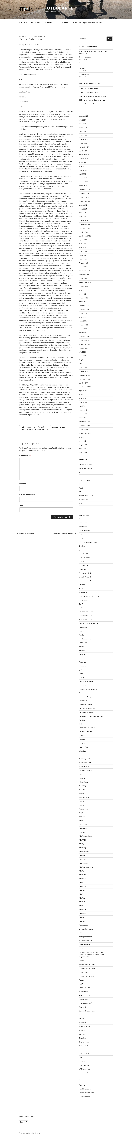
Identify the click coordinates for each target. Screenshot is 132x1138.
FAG (63, 428)
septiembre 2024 (85, 201)
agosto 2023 (83, 240)
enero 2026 (83, 143)
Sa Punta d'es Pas (85, 995)
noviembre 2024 (84, 193)
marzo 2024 (83, 216)
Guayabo (82, 677)
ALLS (41, 426)
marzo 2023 (83, 259)
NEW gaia (82, 844)
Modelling (82, 786)
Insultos (82, 720)
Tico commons (84, 1042)
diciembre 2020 (84, 333)
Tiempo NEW (83, 1046)
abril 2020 (82, 363)
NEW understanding (86, 867)
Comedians (83, 523)
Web (21, 505)
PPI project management (88, 964)
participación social (85, 937)
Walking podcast (85, 1069)
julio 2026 (82, 120)
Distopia (82, 561)
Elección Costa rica (85, 577)
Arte (46, 426)
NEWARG (82, 875)
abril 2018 (82, 449)
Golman (37, 429)
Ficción (81, 646)
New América (83, 824)
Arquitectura (83, 499)
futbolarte (27, 429)
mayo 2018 (83, 445)
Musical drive (83, 809)
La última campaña (85, 732)
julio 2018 (82, 437)
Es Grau (81, 608)
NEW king (82, 848)
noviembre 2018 (84, 425)
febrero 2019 (83, 414)
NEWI (81, 894)
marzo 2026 (83, 135)
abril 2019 (82, 406)
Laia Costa (83, 739)
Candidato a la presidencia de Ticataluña (88, 23)
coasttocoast (84, 515)
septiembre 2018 (85, 433)
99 (80, 476)
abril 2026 (82, 131)
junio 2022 (82, 294)
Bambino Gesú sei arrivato (97, 100)
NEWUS (82, 921)
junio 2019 (82, 398)
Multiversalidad (84, 797)
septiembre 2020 (85, 344)
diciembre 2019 (84, 375)
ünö (80, 1057)
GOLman (41, 36)
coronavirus (83, 527)
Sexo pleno (83, 1015)
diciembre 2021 (84, 305)
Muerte (81, 793)
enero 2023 (83, 267)
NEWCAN (82, 879)
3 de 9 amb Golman (85, 468)
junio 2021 (82, 317)
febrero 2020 (83, 371)
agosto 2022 (83, 286)
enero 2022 (83, 302)
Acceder (82, 1085)
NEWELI (82, 882)
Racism (81, 980)
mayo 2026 (83, 127)
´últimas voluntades (86, 465)
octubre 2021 (83, 313)
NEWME (82, 906)
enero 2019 (83, 418)
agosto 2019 (83, 391)
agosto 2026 (83, 116)
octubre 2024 (83, 197)
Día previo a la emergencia (88, 542)
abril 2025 (82, 174)
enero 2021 (83, 329)
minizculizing (83, 782)
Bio (57, 23)
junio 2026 (82, 124)
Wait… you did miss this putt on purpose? (93, 51)
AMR (80, 492)
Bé (80, 511)
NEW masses (84, 851)
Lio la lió (82, 68)
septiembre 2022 (85, 282)
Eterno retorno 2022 (86, 612)
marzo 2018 (83, 452)
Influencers (83, 701)
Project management (86, 976)
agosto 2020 (83, 348)
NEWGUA (82, 890)
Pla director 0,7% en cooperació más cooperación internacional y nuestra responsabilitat (91, 954)
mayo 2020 (83, 360)
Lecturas (82, 743)
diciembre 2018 (84, 422)
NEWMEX (82, 910)
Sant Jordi (82, 1007)
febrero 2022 (83, 298)
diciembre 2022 (84, 271)
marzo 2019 (83, 410)
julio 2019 (82, 394)
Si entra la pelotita (85, 57)
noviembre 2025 (84, 147)
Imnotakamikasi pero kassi (88, 697)
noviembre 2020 (85, 336)
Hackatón (82, 685)
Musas (81, 805)
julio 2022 (82, 290)
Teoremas (82, 1030)
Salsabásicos (83, 999)
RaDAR (81, 984)
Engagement (83, 600)
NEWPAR (82, 913)
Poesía (81, 961)
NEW (81, 821)
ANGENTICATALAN (86, 496)
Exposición (83, 627)
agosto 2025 (83, 158)
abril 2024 (82, 213)
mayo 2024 (83, 209)
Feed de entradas (85, 1089)
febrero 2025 (83, 182)
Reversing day (84, 991)
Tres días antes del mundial (97, 96)
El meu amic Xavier (85, 573)
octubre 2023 (83, 232)
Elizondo (82, 585)
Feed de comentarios (86, 1093)
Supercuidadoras (85, 1026)
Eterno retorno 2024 (86, 619)
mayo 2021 (83, 321)
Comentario (25, 456)
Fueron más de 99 (85, 662)
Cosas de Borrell (84, 530)
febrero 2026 (83, 139)
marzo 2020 (83, 367)
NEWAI (81, 871)
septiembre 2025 (85, 155)
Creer (81, 534)
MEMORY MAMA (85, 762)
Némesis (82, 817)
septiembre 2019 (85, 387)
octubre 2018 (83, 429)
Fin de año (82, 654)
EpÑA (81, 604)
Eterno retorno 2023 (86, 615)
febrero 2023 (83, 263)
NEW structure (84, 863)
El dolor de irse (84, 74)
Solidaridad (83, 1022)
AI (80, 484)
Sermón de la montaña (87, 1011)
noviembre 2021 (84, 309)
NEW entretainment (86, 836)
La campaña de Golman (87, 728)
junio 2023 (82, 247)
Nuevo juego (83, 925)
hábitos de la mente (86, 681)
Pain (80, 933)
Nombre (23, 484)
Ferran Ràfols (83, 643)
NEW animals (83, 828)
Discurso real (83, 554)
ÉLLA (81, 588)
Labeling (82, 735)
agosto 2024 (83, 205)
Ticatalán (82, 1034)
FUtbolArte (58, 8)
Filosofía (82, 650)
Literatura (82, 751)
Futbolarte (23, 23)
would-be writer (84, 1073)
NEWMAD (82, 902)
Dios (80, 550)
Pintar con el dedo (85, 944)
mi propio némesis (85, 770)
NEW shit (82, 855)
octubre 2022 (83, 278)
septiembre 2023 (85, 236)
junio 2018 (82, 441)
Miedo (81, 774)
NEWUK (82, 917)
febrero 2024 (83, 220)
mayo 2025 (83, 170)
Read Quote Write (85, 988)
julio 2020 (82, 352)
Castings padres (92, 88)
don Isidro (82, 569)
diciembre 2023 (84, 224)
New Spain (82, 859)
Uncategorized (84, 1053)
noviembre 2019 (84, 379)
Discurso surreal (42, 428)
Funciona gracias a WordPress (29, 1133)
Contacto (65, 23)
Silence (81, 1019)
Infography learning (85, 704)
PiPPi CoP (82, 948)
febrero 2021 (83, 325)
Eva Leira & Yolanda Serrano (88, 623)
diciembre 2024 (84, 189)
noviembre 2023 (84, 228)
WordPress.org (84, 1097)
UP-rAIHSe (82, 1061)
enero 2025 (83, 186)
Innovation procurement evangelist (91, 716)
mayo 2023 (83, 251)
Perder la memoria (85, 940)
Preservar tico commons (87, 968)
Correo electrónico (28, 495)
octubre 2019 (83, 383)
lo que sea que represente (88, 755)
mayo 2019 (83, 402)
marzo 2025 (83, 178)
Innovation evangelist (86, 712)
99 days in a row (31, 426)
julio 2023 (82, 244)
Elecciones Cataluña (86, 581)
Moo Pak (82, 790)
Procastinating (84, 972)
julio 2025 (82, 162)
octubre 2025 (83, 151)
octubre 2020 (84, 340)
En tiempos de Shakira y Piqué (89, 596)
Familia (81, 635)
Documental (83, 565)
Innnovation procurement (88, 708)
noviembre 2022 (84, 274)
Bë (80, 507)
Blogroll (23, 1122)
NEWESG (82, 886)
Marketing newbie (85, 759)
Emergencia (56, 428)
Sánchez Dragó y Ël (85, 1003)
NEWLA (82, 898)
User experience (84, 1065)
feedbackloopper (85, 639)
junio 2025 (82, 166)
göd (80, 670)
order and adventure (86, 929)
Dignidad (82, 546)
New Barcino (35, 23)
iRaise (81, 724)
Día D (81, 538)
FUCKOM (82, 658)
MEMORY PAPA (84, 766)
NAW (81, 813)
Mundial (46, 429)
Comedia (82, 519)
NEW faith (82, 840)
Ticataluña (48, 23)
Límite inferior (84, 747)
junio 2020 (82, 356)
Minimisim (82, 778)
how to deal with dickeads (88, 689)
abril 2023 (82, 255)
